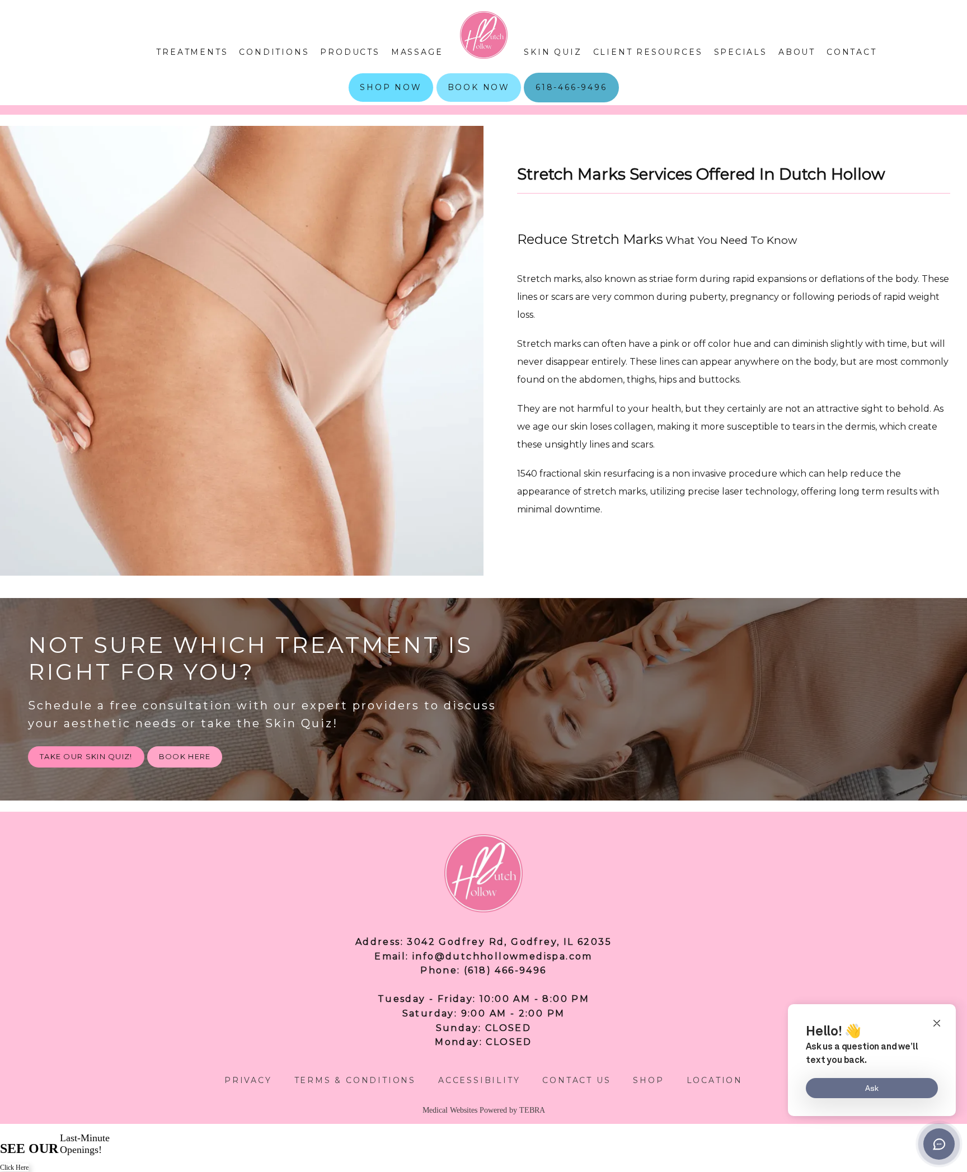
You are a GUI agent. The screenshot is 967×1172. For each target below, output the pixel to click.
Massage (417, 52)
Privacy (248, 1080)
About (796, 52)
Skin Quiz (552, 52)
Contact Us (576, 1080)
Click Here (14, 1167)
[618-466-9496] (571, 101)
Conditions (274, 52)
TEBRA (532, 1110)
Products (349, 52)
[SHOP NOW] (390, 101)
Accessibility (479, 1080)
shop (648, 1080)
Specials (740, 52)
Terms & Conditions (355, 1080)
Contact (852, 52)
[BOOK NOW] (479, 101)
